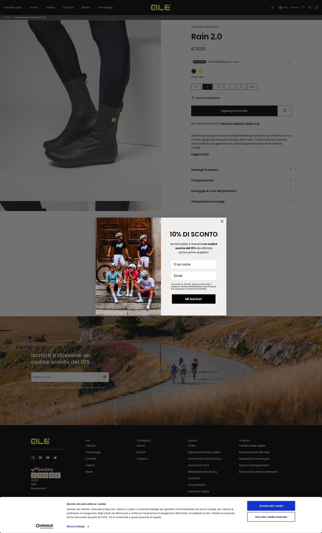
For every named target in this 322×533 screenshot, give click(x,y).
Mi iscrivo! (193, 299)
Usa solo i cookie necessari (271, 516)
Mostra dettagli (76, 526)
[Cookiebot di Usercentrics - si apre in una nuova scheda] (44, 526)
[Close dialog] (222, 221)
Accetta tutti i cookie (271, 505)
